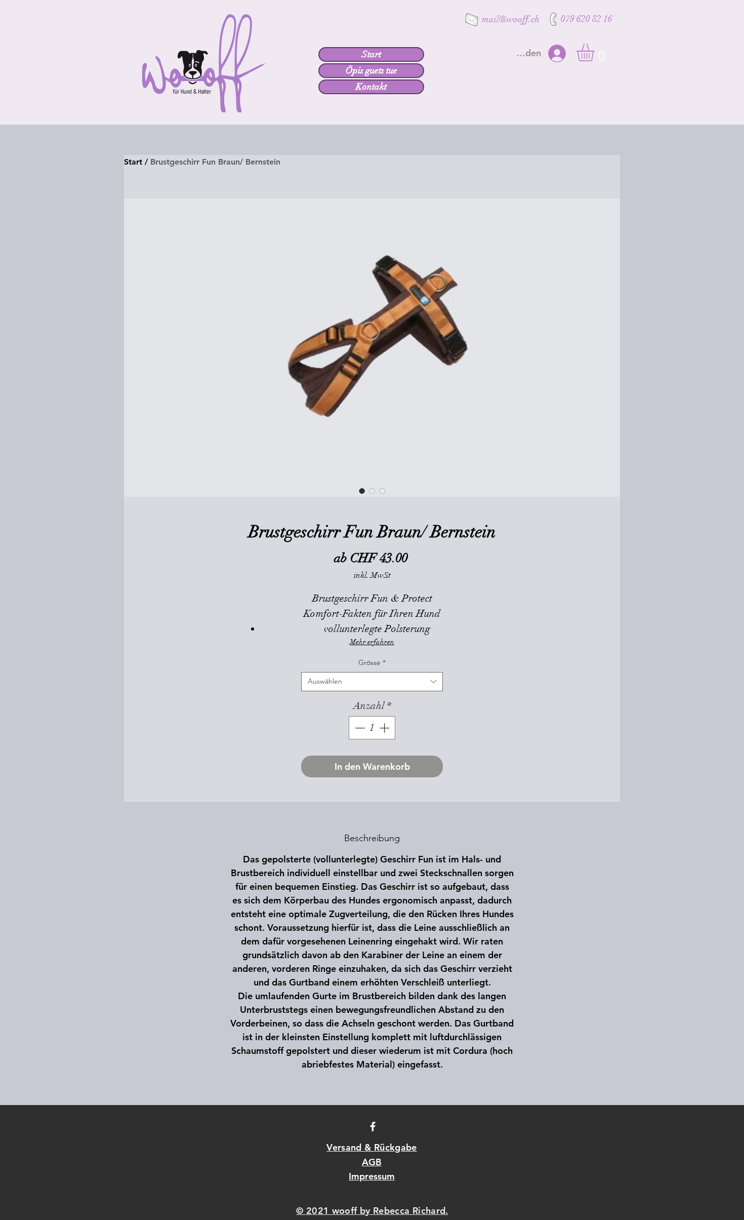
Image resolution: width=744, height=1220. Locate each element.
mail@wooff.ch (511, 19)
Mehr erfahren (372, 642)
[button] (595, 52)
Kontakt (371, 86)
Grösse (372, 662)
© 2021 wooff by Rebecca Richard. (372, 1210)
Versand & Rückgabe (371, 1147)
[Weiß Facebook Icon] (372, 1126)
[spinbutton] (372, 728)
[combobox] (372, 681)
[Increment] (385, 728)
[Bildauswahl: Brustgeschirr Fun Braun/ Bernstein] (362, 491)
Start (371, 54)
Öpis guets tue (371, 70)
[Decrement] (358, 728)
